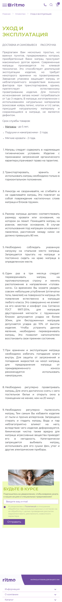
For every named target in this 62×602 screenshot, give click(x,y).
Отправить (14, 521)
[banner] (16, 4)
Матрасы (10, 126)
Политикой (30, 506)
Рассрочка (48, 45)
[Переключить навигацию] (4, 5)
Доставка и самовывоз (19, 45)
